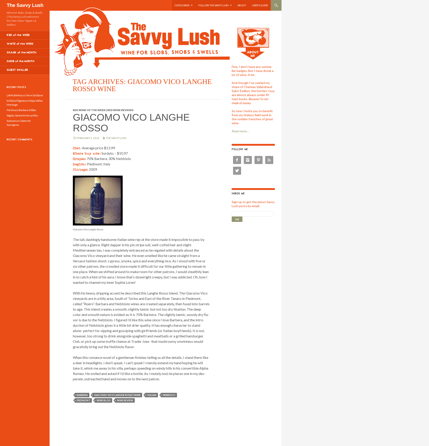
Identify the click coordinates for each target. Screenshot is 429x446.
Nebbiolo (169, 394)
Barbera (82, 394)
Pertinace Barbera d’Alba (21, 110)
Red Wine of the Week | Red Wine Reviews (103, 110)
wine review (125, 400)
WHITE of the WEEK (20, 43)
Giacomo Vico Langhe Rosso (131, 122)
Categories (182, 5)
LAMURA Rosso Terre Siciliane (25, 95)
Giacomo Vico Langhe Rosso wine (117, 394)
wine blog (104, 400)
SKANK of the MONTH (21, 52)
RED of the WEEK (18, 35)
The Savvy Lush (25, 5)
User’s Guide (260, 5)
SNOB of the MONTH (20, 61)
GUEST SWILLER (17, 70)
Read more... (240, 131)
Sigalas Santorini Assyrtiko (22, 115)
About (242, 5)
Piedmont (83, 400)
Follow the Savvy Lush (213, 5)
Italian (151, 394)
